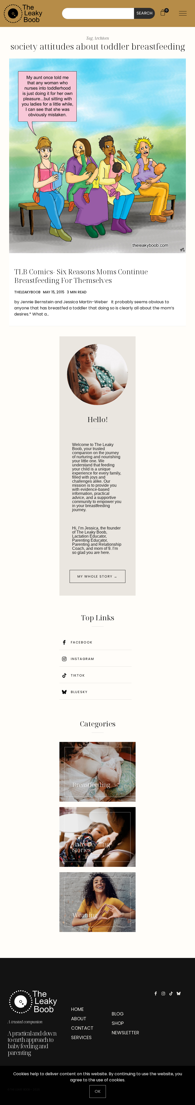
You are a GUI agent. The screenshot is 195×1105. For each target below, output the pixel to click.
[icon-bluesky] (180, 993)
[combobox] (98, 13)
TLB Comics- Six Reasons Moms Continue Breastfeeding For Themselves (81, 276)
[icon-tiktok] (172, 993)
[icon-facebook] (157, 993)
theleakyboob (27, 292)
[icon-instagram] (164, 993)
